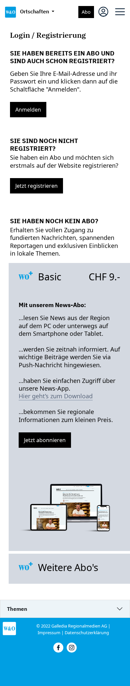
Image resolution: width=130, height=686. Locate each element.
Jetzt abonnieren (45, 440)
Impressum (49, 633)
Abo (86, 12)
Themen (17, 608)
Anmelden (28, 109)
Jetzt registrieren (36, 185)
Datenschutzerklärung (87, 633)
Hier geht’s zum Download (56, 396)
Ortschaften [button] (35, 11)
